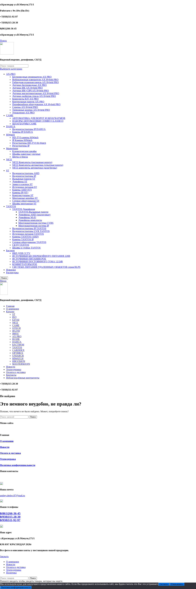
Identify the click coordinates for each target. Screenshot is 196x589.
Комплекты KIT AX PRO (25, 99)
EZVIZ (15, 320)
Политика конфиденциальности (17, 465)
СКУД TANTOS (20, 245)
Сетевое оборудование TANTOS (29, 242)
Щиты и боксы (20, 156)
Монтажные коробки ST (25, 198)
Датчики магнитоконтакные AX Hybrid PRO (35, 93)
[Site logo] (7, 53)
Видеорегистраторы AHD (25, 173)
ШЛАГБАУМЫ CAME (24, 123)
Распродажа (12, 272)
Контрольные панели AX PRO (28, 101)
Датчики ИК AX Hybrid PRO (27, 88)
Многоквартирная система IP (33, 225)
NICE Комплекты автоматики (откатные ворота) (37, 165)
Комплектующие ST (22, 195)
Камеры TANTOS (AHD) (25, 236)
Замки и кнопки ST (22, 184)
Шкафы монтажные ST (24, 203)
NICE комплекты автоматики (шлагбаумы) (34, 167)
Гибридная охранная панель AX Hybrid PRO (35, 82)
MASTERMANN (21, 364)
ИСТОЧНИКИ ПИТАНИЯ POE (29, 258)
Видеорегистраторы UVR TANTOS (31, 231)
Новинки (11, 269)
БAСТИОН (18, 344)
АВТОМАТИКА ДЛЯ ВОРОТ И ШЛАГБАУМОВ (38, 118)
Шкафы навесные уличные (26, 154)
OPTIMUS (17, 353)
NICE (9, 159)
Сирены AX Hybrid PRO (25, 107)
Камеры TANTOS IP (23, 239)
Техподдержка (8, 459)
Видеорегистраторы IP (24, 176)
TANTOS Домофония (23, 209)
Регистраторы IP (21, 145)
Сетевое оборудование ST (25, 201)
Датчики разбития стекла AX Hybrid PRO (34, 96)
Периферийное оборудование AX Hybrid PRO (36, 104)
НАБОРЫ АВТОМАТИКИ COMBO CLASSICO (37, 121)
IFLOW (16, 331)
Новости (4, 447)
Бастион (10, 250)
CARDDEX (18, 350)
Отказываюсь (177, 584)
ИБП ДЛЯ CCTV (21, 253)
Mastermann (12, 148)
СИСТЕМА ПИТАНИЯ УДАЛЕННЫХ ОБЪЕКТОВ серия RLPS (46, 267)
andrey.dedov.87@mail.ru (12, 495)
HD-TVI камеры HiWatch (25, 137)
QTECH (16, 328)
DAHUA (10, 126)
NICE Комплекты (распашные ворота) (32, 162)
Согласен (164, 584)
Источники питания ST (24, 187)
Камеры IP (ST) (20, 192)
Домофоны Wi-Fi (27, 217)
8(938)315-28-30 (10, 516)
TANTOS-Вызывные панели (33, 212)
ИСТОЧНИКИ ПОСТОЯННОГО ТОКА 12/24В (37, 261)
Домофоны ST (19, 181)
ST (7, 170)
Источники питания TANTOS (28, 234)
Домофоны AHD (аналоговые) (34, 214)
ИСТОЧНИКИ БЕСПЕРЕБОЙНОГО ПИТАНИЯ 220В (41, 256)
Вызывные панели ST (23, 178)
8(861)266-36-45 (10, 513)
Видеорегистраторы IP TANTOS (29, 228)
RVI (14, 317)
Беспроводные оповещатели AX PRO (32, 77)
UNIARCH (18, 355)
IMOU (15, 333)
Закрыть (4, 556)
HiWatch (10, 134)
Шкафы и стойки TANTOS (26, 247)
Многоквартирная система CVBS (35, 223)
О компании (6, 441)
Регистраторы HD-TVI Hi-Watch (29, 143)
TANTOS (11, 206)
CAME (9, 115)
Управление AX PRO (23, 112)
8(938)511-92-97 (10, 520)
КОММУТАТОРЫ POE (24, 264)
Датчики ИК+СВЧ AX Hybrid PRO (30, 90)
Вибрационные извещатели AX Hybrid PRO (35, 79)
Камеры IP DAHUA (22, 132)
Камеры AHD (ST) (22, 190)
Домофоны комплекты (30, 220)
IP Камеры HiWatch (22, 140)
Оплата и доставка (10, 453)
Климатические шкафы (24, 151)
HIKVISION (18, 361)
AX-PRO (10, 74)
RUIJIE (16, 339)
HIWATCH (17, 358)
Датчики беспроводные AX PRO (29, 85)
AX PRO (16, 336)
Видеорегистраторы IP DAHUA (29, 129)
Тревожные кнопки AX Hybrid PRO (31, 110)
